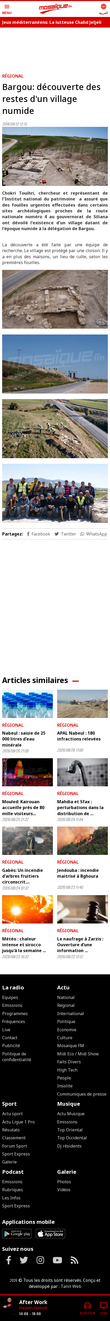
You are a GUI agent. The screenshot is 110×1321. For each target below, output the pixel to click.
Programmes (15, 1013)
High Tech (67, 1070)
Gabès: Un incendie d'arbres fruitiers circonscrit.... (22, 876)
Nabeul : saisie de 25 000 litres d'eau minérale (23, 739)
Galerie (9, 1162)
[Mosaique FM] (55, 9)
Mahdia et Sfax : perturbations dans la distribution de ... (80, 807)
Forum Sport (14, 1146)
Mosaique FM (70, 1045)
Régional (13, 76)
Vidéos (63, 1190)
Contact (9, 1038)
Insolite (65, 1086)
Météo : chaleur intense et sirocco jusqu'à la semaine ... (24, 945)
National (66, 997)
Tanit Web (71, 1286)
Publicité (11, 1045)
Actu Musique (71, 1114)
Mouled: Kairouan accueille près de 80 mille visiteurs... (23, 807)
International (70, 1013)
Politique (66, 1021)
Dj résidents (69, 1146)
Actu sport (12, 1114)
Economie (66, 1030)
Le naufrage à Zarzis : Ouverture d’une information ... (80, 945)
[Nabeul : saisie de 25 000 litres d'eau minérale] (27, 704)
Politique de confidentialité (16, 1057)
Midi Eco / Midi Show (78, 1054)
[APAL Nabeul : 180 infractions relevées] (82, 704)
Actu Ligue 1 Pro (18, 1122)
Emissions (12, 1005)
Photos (64, 1182)
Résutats (11, 1130)
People (64, 1078)
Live (6, 1030)
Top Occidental (72, 1138)
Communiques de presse (82, 1094)
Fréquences (13, 1021)
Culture (64, 1038)
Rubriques (12, 1190)
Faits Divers (69, 1062)
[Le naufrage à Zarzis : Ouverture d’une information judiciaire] (82, 909)
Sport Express (16, 1154)
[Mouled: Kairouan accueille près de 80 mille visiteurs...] (27, 772)
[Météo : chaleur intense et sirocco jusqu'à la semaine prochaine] (27, 909)
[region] (55, 48)
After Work (33, 1302)
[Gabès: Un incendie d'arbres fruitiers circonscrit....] (27, 841)
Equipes (10, 997)
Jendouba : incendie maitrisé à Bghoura (78, 873)
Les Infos (11, 1198)
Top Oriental (70, 1130)
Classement (14, 1138)
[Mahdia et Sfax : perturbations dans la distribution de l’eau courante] (82, 772)
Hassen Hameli (33, 1307)
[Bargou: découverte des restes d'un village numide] (55, 156)
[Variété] (8, 1306)
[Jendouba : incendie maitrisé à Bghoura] (82, 841)
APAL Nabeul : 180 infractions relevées (79, 736)
